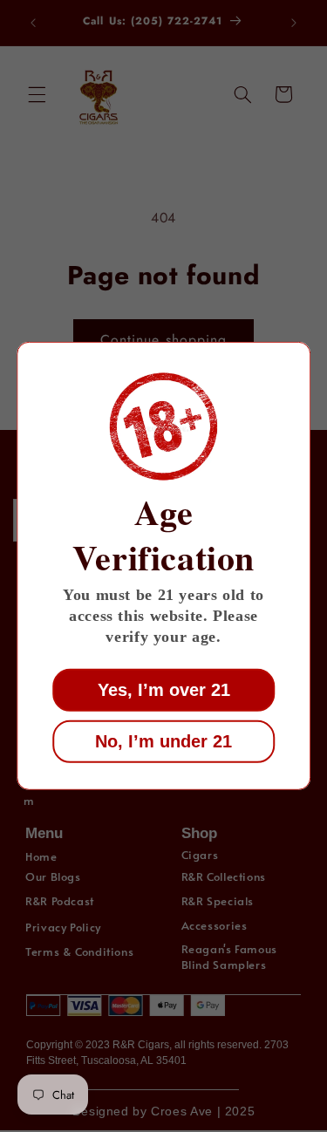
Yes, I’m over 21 (164, 689)
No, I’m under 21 (163, 741)
